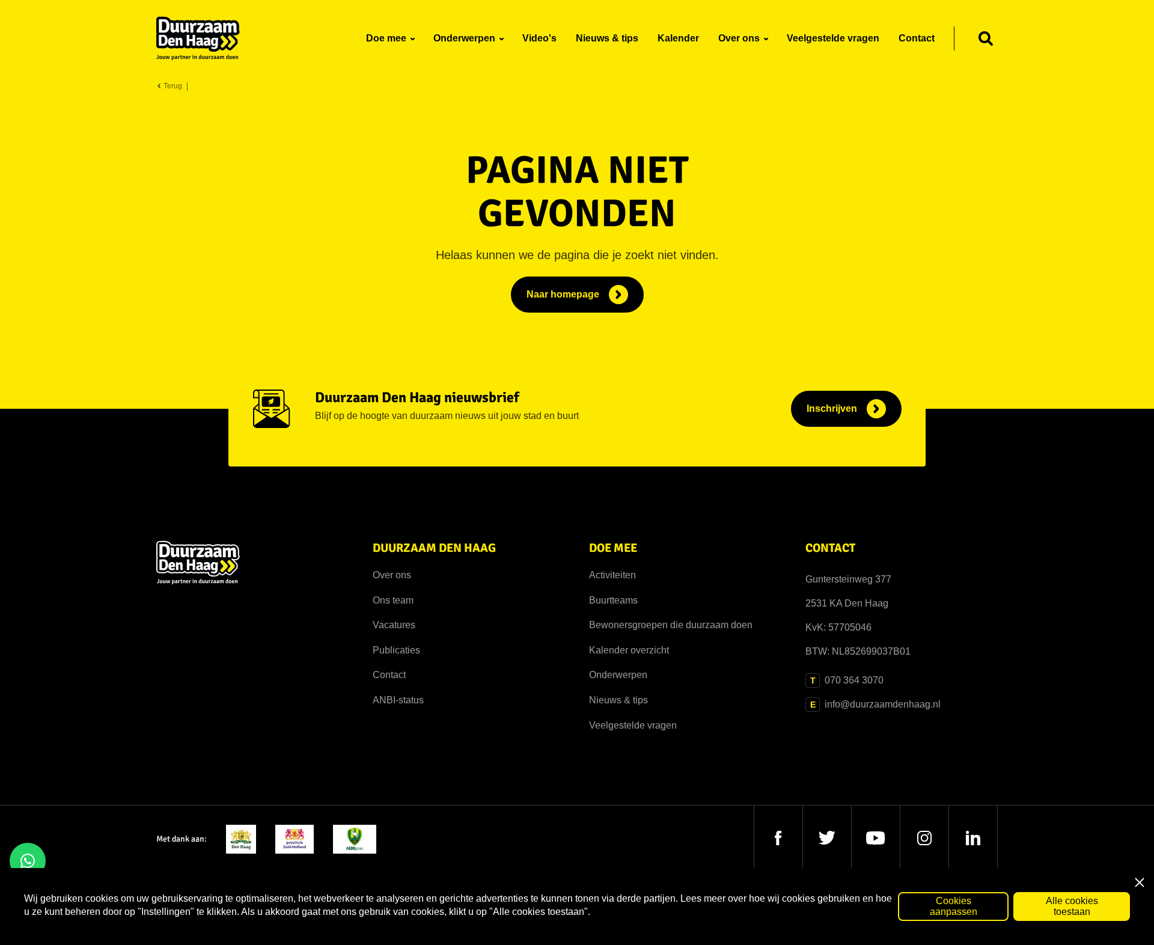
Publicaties (396, 650)
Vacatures (394, 625)
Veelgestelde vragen (633, 725)
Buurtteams (613, 600)
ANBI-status (398, 700)
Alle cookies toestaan (1072, 906)
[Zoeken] (986, 38)
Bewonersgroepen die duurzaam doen (671, 625)
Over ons (392, 575)
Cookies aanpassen (953, 906)
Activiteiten (612, 575)
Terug (172, 86)
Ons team (393, 600)
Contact (389, 675)
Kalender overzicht (629, 650)
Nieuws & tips (618, 700)
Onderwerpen (618, 675)
